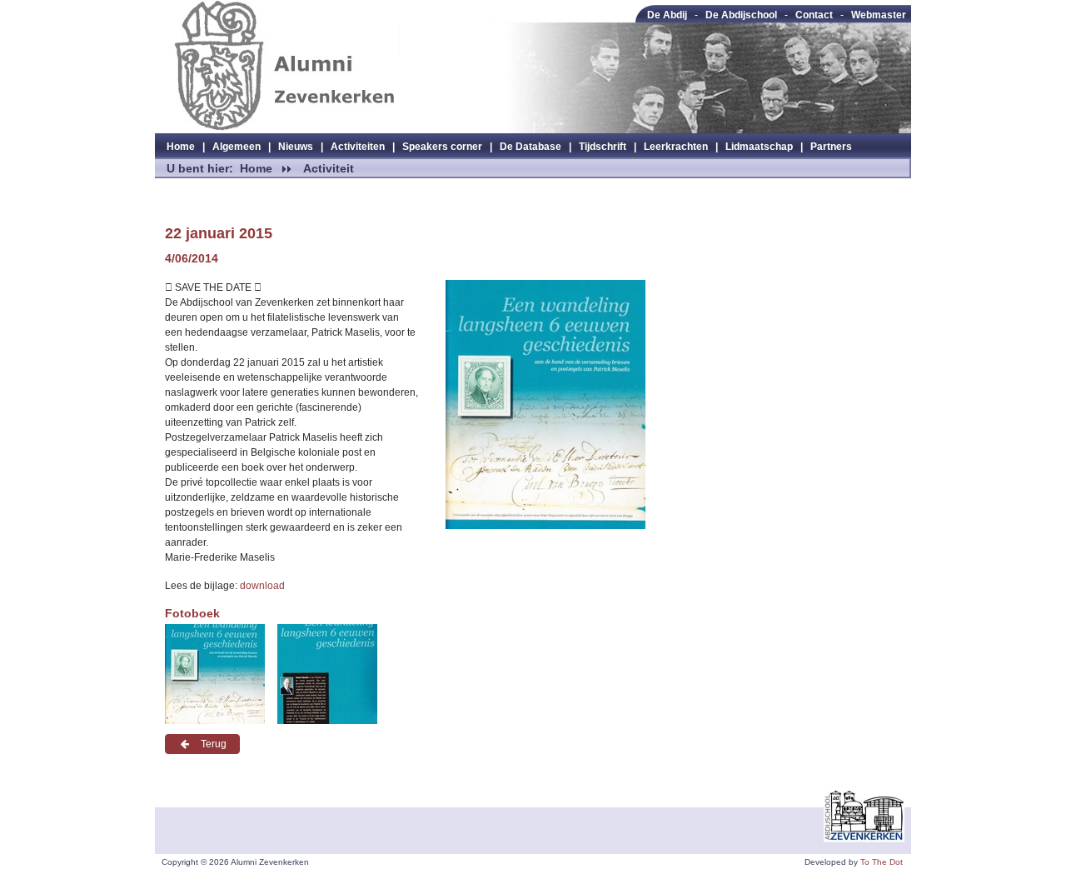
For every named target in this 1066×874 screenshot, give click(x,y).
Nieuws (295, 146)
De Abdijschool (741, 15)
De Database (530, 146)
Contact (814, 15)
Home (181, 146)
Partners (831, 146)
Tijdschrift (602, 146)
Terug (214, 744)
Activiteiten (358, 146)
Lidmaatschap (759, 146)
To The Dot (881, 862)
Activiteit (328, 168)
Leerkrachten (676, 146)
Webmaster (878, 15)
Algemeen (236, 146)
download (262, 586)
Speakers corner (442, 146)
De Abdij (667, 15)
